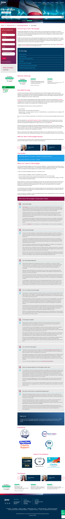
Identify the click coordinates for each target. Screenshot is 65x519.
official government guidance (47, 361)
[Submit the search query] (62, 17)
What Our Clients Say (22, 54)
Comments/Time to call (8, 51)
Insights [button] (56, 2)
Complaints (8, 508)
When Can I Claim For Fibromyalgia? (25, 63)
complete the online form (33, 420)
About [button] (44, 2)
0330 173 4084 (59, 44)
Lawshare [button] (62, 2)
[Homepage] (7, 500)
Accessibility (14, 508)
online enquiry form (26, 45)
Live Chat (63, 512)
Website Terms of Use (31, 508)
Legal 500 (29, 120)
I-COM (34, 515)
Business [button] (39, 2)
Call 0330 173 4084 (6, 12)
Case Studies (5, 69)
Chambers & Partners (37, 120)
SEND (4, 58)
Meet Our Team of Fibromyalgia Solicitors (26, 58)
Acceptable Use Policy (33, 509)
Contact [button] (52, 2)
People (47, 2)
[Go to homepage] (3, 2)
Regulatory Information (53, 508)
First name (6, 32)
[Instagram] (7, 503)
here (51, 122)
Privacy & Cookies (22, 508)
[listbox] (41, 148)
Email (5, 42)
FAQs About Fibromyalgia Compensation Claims (27, 67)
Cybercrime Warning (42, 508)
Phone (5, 47)
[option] (30, 148)
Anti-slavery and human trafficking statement (17, 509)
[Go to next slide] (63, 147)
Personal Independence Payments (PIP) (52, 349)
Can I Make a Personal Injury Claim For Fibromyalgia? (28, 65)
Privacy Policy (8, 61)
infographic (29, 224)
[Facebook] (5, 503)
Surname (5, 37)
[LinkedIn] (9, 503)
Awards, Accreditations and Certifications (48, 509)
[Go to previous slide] (18, 147)
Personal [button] (35, 2)
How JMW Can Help (22, 56)
